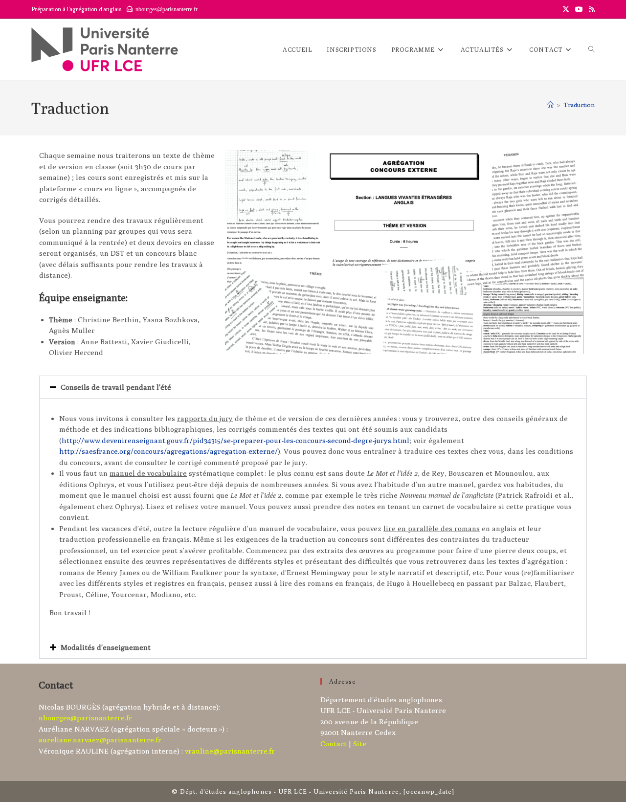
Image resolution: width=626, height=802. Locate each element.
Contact (333, 743)
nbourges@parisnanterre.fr (85, 717)
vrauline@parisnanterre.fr (230, 751)
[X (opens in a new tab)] (565, 9)
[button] (313, 387)
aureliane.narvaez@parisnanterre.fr (100, 739)
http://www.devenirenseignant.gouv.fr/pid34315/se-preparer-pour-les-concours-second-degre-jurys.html (235, 440)
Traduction (579, 105)
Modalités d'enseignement (106, 647)
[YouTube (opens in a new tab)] (579, 9)
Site (359, 743)
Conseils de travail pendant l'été (116, 387)
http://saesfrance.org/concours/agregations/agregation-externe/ (168, 451)
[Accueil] (550, 105)
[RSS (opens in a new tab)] (590, 9)
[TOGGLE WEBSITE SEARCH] (591, 49)
